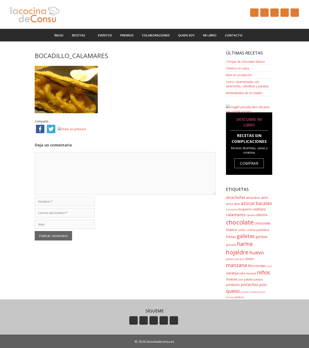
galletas (246, 235)
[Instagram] (284, 12)
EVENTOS (105, 35)
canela (250, 215)
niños (263, 272)
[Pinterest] (295, 12)
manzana (236, 265)
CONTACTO (233, 35)
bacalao (264, 203)
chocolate (240, 222)
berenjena (232, 209)
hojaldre (237, 252)
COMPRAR (249, 163)
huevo (256, 252)
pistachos (249, 284)
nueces (232, 279)
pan (240, 279)
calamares (236, 214)
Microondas (257, 266)
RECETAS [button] (78, 35)
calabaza (259, 209)
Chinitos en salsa (237, 68)
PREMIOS (126, 35)
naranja (232, 273)
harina (245, 243)
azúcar (248, 203)
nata (242, 273)
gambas (262, 237)
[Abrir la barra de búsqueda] (253, 35)
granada (231, 245)
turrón (229, 297)
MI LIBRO (210, 35)
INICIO (58, 35)
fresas (231, 236)
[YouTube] (254, 12)
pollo (263, 285)
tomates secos (257, 292)
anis (264, 197)
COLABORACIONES (156, 35)
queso (233, 291)
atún (237, 204)
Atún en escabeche (239, 75)
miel (269, 266)
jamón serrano (235, 259)
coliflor (242, 230)
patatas (258, 279)
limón (249, 259)
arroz (229, 204)
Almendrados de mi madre (244, 93)
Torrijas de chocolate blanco (245, 62)
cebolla (261, 214)
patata (248, 279)
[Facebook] (264, 12)
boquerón (245, 209)
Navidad (251, 273)
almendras (253, 198)
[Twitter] (274, 12)
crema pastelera (258, 230)
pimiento (233, 285)
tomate (244, 292)
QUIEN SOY (186, 35)
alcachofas (235, 197)
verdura (239, 297)
